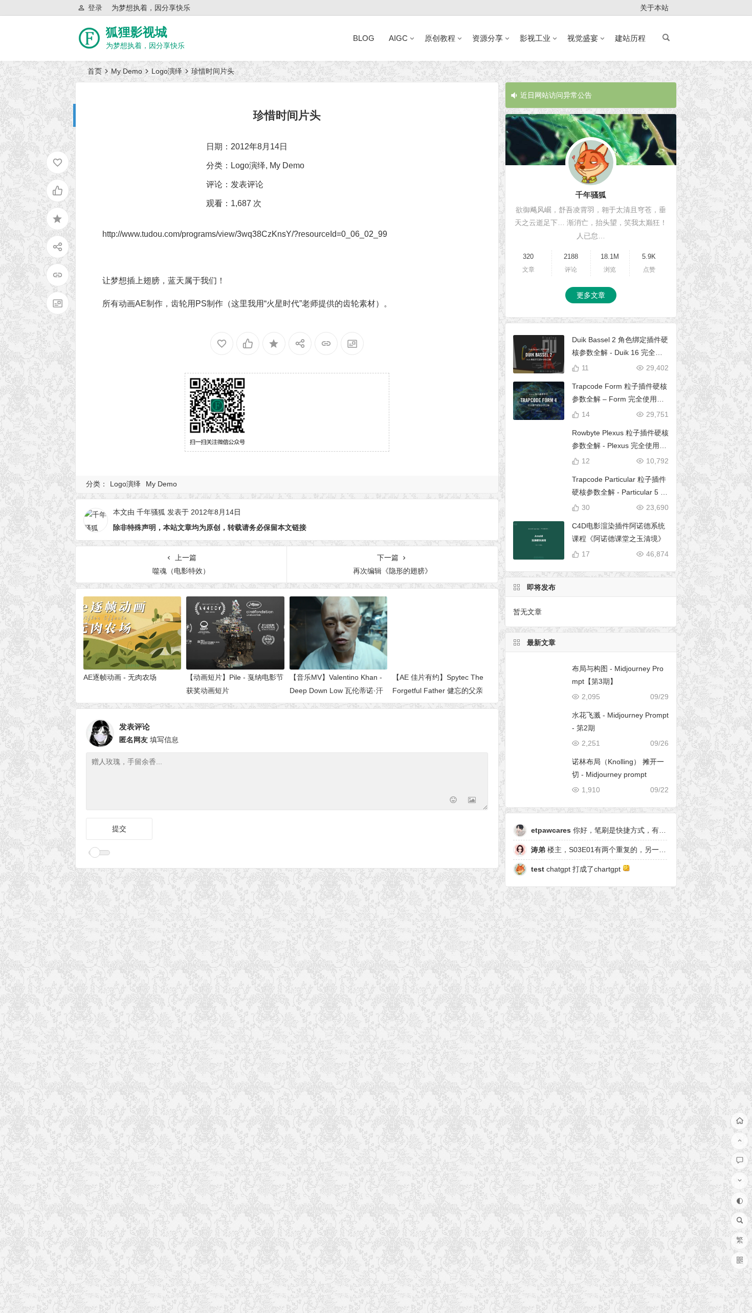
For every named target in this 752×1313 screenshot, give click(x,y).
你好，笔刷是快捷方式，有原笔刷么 (609, 830)
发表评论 (247, 184)
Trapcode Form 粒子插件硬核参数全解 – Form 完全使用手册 (619, 399)
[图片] (471, 801)
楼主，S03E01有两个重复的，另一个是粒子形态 (616, 849)
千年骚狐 (151, 512)
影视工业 (535, 38)
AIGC (398, 38)
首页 (94, 71)
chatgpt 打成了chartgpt (577, 869)
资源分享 (487, 38)
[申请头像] (477, 730)
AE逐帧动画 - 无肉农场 (120, 677)
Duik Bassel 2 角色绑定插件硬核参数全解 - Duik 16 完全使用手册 (620, 352)
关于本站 (654, 8)
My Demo (126, 71)
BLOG (363, 38)
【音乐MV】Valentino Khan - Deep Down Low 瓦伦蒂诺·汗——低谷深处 (336, 690)
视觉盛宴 (582, 38)
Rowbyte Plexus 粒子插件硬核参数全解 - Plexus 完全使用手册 (620, 445)
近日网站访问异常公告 (556, 95)
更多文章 (591, 295)
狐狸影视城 (136, 32)
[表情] (453, 801)
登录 (95, 8)
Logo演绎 (166, 71)
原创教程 (440, 38)
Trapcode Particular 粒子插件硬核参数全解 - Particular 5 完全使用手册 (620, 492)
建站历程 (630, 38)
